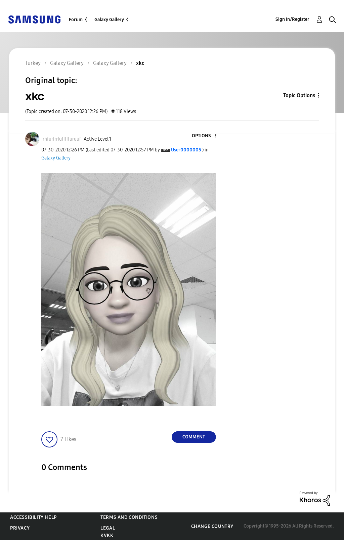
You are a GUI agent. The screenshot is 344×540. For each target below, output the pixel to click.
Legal (107, 528)
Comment (193, 437)
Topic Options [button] (299, 95)
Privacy (20, 528)
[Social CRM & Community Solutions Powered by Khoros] (315, 498)
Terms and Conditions (129, 517)
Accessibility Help (33, 517)
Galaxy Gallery (109, 20)
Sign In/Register (292, 19)
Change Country (212, 526)
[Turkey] (34, 19)
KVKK (106, 535)
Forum (76, 20)
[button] (204, 136)
